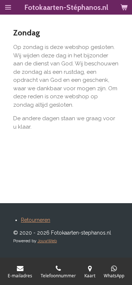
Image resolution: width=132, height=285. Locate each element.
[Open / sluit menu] (8, 7)
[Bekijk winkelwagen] (124, 7)
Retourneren (35, 220)
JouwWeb (47, 240)
